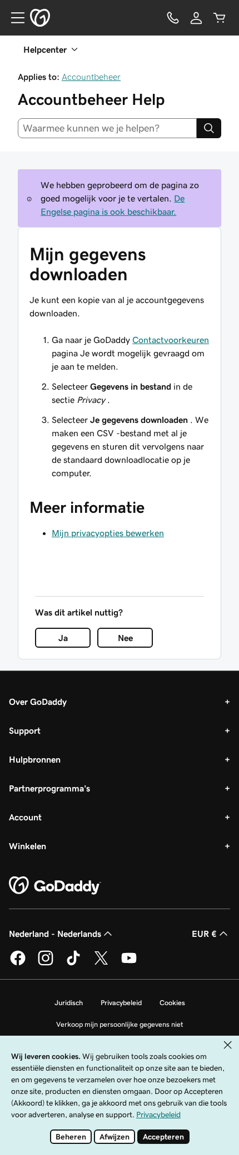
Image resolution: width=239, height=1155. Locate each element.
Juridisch (68, 1002)
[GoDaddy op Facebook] (18, 963)
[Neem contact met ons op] (172, 17)
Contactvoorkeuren (170, 339)
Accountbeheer (91, 76)
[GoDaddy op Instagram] (45, 963)
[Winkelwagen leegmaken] (219, 18)
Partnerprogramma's (49, 788)
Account (25, 817)
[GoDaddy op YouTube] (129, 963)
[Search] (209, 128)
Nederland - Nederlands (55, 933)
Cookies (172, 1002)
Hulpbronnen (35, 759)
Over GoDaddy (38, 701)
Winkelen (27, 845)
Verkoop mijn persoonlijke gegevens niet (119, 1024)
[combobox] (107, 128)
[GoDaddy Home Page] (55, 885)
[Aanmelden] (196, 17)
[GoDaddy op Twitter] (101, 963)
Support (25, 730)
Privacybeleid (121, 1002)
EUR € (204, 933)
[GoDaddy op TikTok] (73, 963)
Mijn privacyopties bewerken (108, 532)
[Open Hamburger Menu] (13, 17)
